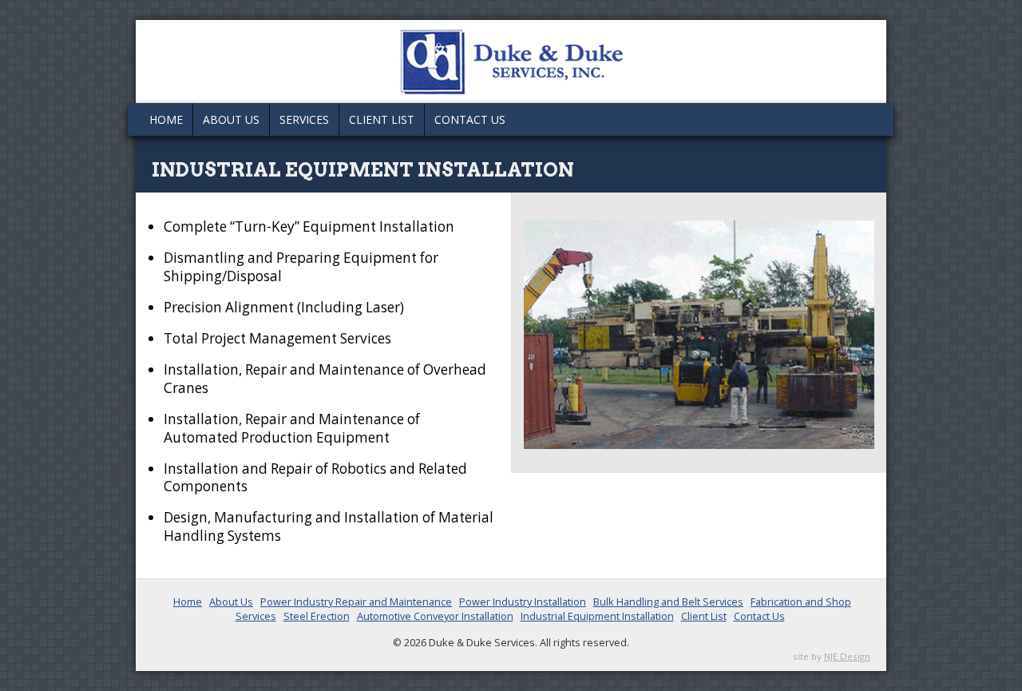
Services (304, 119)
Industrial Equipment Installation (597, 616)
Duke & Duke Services (511, 61)
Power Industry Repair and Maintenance (356, 601)
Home (166, 119)
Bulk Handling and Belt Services (668, 601)
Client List (381, 119)
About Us (231, 119)
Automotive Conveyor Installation (435, 616)
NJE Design (847, 656)
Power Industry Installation (522, 601)
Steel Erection (316, 616)
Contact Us (469, 119)
